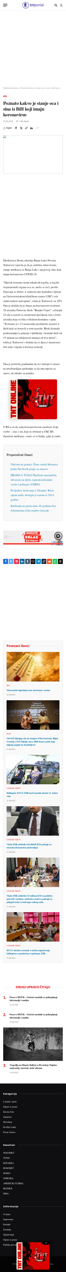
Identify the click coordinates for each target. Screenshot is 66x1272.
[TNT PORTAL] (33, 5)
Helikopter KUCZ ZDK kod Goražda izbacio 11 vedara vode (32, 794)
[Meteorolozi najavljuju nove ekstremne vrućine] (33, 666)
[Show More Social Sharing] (37, 128)
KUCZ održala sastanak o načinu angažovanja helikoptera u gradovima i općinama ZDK (28, 952)
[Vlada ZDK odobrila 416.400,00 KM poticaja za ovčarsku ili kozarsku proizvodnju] (33, 821)
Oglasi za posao (10, 1106)
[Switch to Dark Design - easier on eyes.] (61, 5)
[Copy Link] (26, 128)
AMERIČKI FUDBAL (13, 1183)
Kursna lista (8, 1111)
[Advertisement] (33, 48)
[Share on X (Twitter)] (21, 128)
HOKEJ (6, 1173)
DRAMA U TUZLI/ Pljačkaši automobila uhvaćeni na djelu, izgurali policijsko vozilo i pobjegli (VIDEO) (34, 479)
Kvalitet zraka (9, 1127)
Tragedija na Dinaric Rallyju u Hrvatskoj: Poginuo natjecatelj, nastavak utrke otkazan (33, 1066)
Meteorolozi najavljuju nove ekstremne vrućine (28, 690)
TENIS (6, 1157)
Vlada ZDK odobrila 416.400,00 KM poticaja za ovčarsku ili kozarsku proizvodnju (29, 846)
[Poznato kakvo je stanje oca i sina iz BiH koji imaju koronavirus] (33, 154)
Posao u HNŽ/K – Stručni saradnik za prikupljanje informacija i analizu (34, 999)
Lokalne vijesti (10, 1101)
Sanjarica (7, 1116)
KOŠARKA (8, 1162)
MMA (6, 1193)
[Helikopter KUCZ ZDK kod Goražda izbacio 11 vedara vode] (33, 769)
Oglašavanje (8, 1234)
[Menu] (5, 5)
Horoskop (7, 1121)
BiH (5, 96)
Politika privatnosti (12, 1244)
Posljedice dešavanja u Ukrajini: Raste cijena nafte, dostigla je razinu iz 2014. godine (32, 495)
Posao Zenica (9, 1132)
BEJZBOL (8, 1188)
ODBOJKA (8, 1178)
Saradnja (7, 1229)
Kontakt (6, 1224)
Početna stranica (10, 88)
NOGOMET (8, 1152)
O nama (6, 1214)
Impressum (8, 1219)
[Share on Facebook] (16, 128)
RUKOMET (8, 1168)
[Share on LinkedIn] (31, 128)
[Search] (56, 5)
